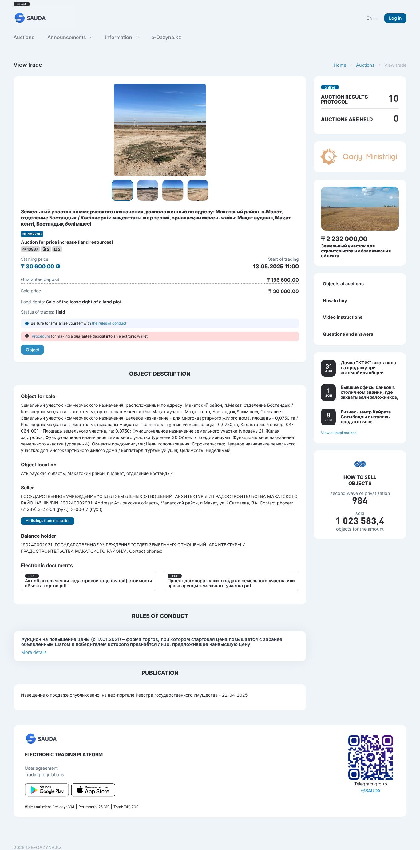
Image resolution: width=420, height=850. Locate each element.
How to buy (335, 300)
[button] (372, 18)
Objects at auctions (343, 283)
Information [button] (119, 37)
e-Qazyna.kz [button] (166, 37)
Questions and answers (348, 334)
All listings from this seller (48, 520)
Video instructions (343, 317)
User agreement (41, 768)
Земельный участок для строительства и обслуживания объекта (356, 250)
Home (340, 65)
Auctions (365, 65)
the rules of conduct (109, 323)
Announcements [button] (67, 37)
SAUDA (372, 790)
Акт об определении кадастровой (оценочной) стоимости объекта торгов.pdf (88, 583)
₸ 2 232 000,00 (344, 239)
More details (34, 652)
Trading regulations (44, 774)
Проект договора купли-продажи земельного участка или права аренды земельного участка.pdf (231, 583)
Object (32, 349)
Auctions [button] (24, 37)
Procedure (41, 336)
